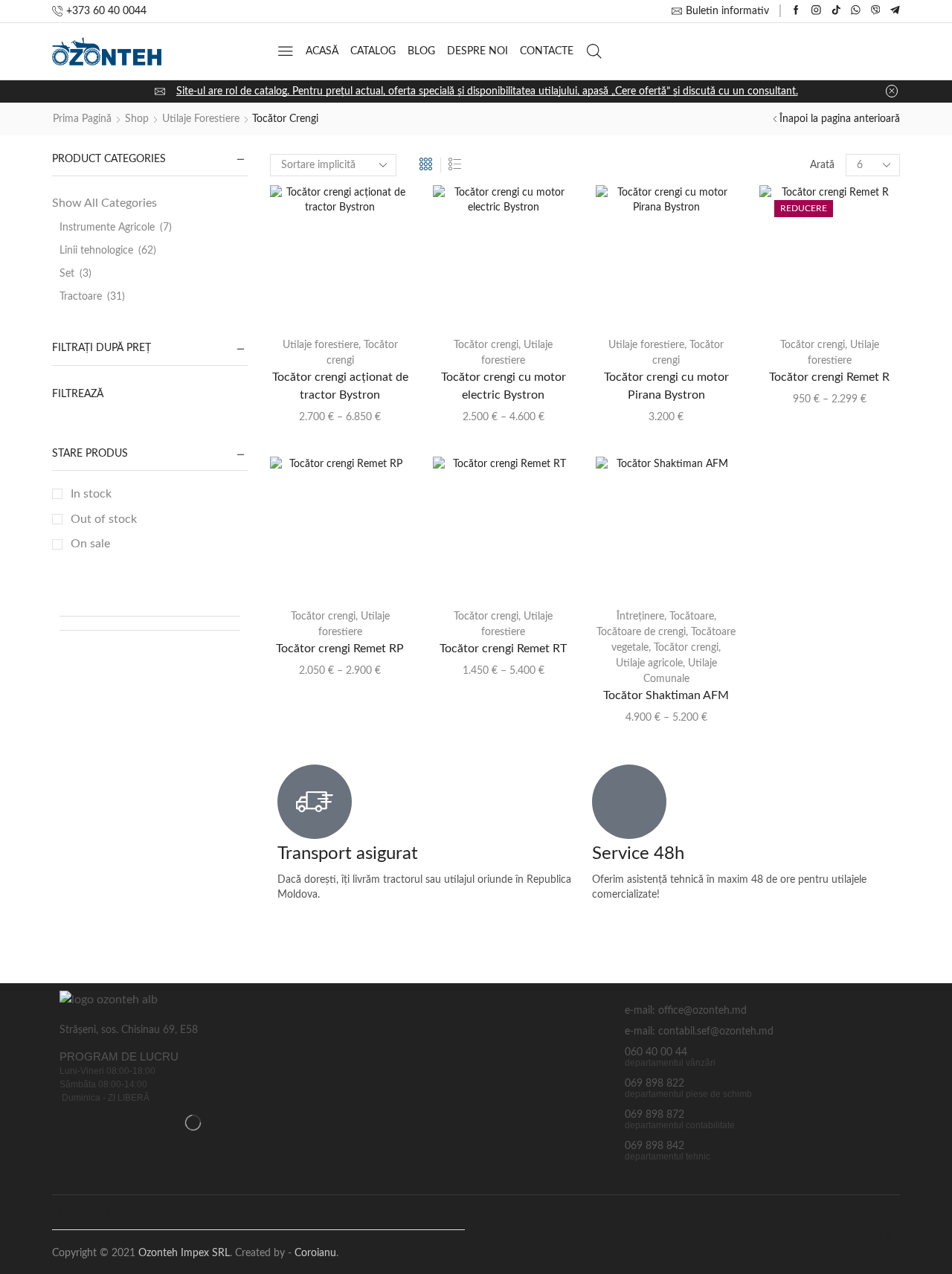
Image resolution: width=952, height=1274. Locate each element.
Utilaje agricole (649, 663)
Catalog (373, 51)
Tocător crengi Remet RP (340, 648)
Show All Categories (104, 203)
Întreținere (640, 616)
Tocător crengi (486, 345)
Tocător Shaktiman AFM (666, 695)
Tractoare (81, 297)
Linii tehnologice (96, 250)
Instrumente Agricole (107, 227)
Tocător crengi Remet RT (503, 648)
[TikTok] (836, 10)
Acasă (322, 51)
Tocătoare (691, 616)
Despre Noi (477, 51)
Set (67, 273)
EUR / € (873, 1234)
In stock (91, 494)
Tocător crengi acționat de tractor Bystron (340, 386)
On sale (90, 544)
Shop (137, 119)
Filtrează (77, 394)
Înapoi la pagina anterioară (839, 119)
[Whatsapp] (856, 10)
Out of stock (104, 519)
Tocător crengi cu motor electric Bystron (503, 386)
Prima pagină (82, 119)
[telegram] (895, 10)
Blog (421, 51)
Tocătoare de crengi (641, 632)
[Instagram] (816, 10)
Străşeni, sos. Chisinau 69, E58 (129, 1030)
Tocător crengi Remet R (829, 377)
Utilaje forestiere (200, 119)
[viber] (876, 10)
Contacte (546, 51)
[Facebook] (796, 10)
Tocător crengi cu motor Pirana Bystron (666, 386)
